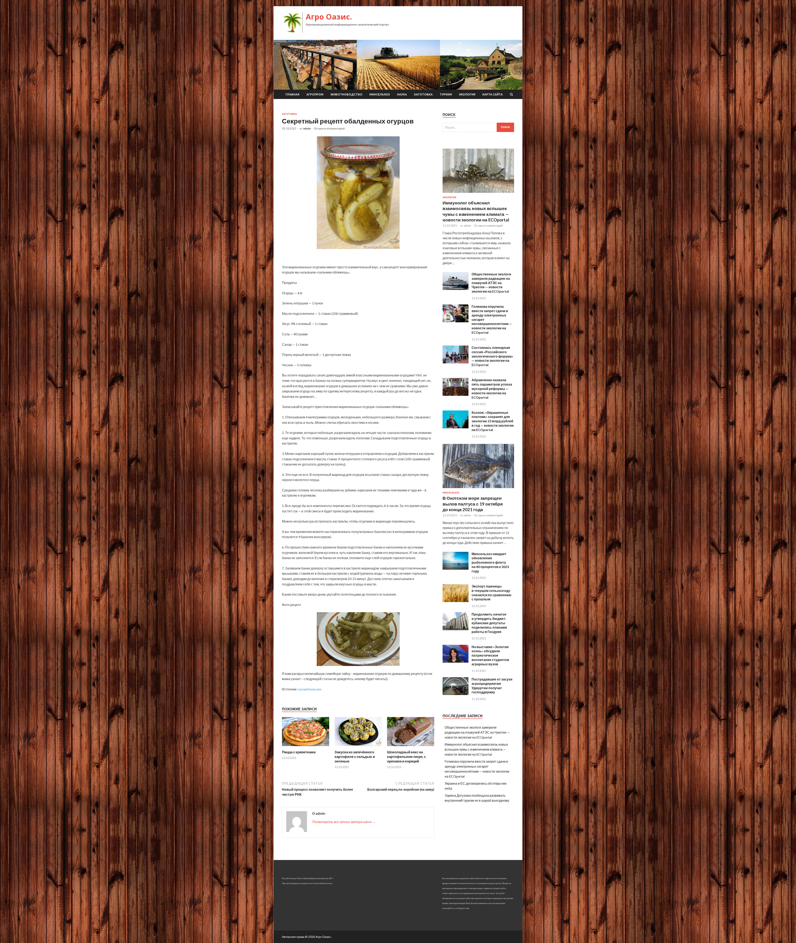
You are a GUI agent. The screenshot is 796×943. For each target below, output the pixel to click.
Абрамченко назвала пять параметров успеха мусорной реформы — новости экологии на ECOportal (492, 388)
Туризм (446, 94)
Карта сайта (492, 94)
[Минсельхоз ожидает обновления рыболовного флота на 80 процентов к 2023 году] (455, 568)
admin (307, 128)
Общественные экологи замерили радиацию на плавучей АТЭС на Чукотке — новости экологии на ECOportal (491, 282)
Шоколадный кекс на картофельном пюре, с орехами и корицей (406, 756)
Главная (292, 94)
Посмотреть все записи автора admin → (344, 822)
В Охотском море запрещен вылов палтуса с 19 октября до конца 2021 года (473, 503)
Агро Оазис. (329, 17)
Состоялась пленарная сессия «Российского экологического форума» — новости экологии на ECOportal (492, 356)
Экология (467, 94)
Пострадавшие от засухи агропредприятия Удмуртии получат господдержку (492, 685)
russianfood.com (309, 689)
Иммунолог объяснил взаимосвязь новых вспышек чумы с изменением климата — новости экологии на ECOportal (476, 749)
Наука (402, 94)
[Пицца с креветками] (305, 747)
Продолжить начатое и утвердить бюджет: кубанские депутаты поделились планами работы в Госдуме (489, 622)
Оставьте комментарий (329, 128)
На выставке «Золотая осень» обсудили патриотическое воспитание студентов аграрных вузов (490, 655)
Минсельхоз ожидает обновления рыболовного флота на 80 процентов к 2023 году (490, 562)
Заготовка (423, 94)
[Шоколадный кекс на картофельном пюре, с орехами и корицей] (410, 747)
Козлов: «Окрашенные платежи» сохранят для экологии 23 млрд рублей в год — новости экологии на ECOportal (493, 421)
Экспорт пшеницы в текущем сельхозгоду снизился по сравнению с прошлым (491, 592)
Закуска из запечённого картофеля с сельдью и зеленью (355, 756)
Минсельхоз (379, 94)
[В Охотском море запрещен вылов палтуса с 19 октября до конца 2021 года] (478, 489)
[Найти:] (478, 127)
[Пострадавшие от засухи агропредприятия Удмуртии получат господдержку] (455, 694)
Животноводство (346, 94)
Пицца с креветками (298, 752)
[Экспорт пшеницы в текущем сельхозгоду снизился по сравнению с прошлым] (455, 601)
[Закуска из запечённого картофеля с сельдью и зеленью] (358, 747)
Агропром (314, 94)
